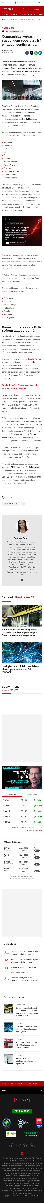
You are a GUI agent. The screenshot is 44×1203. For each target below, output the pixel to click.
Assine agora (22, 1111)
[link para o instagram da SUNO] (25, 1145)
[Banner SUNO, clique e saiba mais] (22, 233)
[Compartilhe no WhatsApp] (36, 53)
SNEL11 (24, 14)
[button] (34, 9)
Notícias (4, 19)
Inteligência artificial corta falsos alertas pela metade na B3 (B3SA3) (20, 669)
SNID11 (32, 14)
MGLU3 (8, 811)
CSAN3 (7, 806)
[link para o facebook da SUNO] (11, 1145)
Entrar (38, 2)
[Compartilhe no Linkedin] (40, 53)
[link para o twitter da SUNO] (18, 1145)
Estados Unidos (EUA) (14, 31)
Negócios (14, 19)
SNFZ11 (6, 14)
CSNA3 (7, 822)
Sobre (4, 1084)
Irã (23, 504)
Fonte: (34, 830)
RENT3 (7, 817)
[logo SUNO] (20, 3)
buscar (23, 9)
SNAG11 (15, 14)
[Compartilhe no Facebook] (27, 53)
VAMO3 (7, 800)
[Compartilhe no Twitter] (31, 53)
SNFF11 (40, 14)
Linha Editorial (32, 1084)
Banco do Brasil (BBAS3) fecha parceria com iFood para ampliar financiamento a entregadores (20, 632)
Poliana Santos (22, 538)
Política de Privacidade (17, 1084)
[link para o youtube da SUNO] (32, 1145)
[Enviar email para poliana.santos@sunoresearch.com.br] (22, 580)
